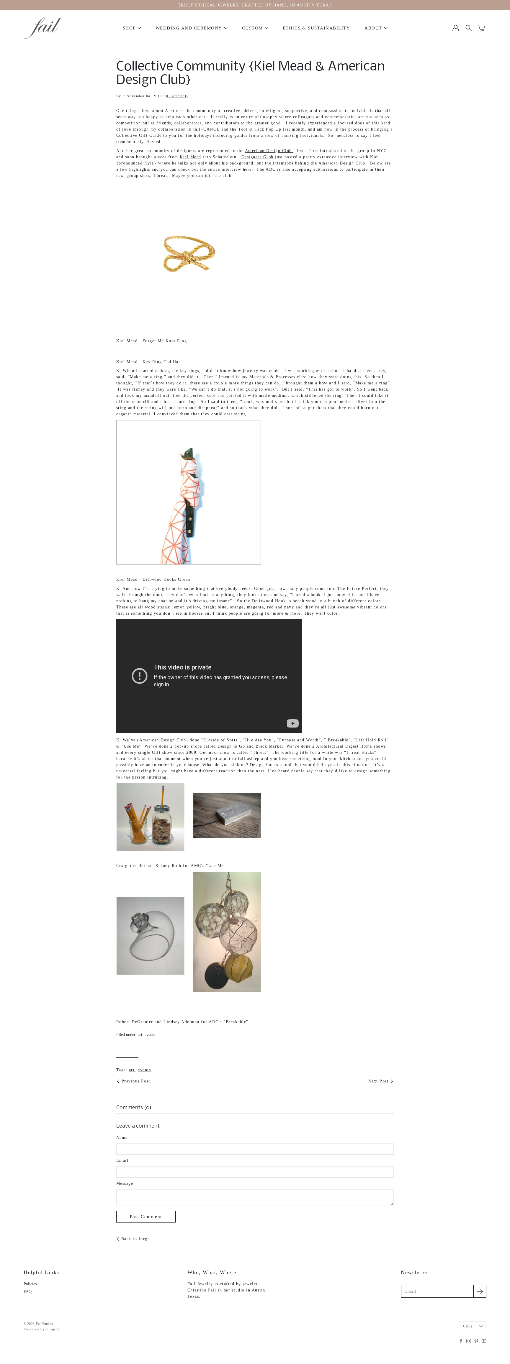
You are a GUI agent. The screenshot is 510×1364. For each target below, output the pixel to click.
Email (122, 1160)
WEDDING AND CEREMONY (189, 28)
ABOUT (373, 28)
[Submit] (479, 1291)
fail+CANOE (206, 129)
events (150, 1034)
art (140, 1034)
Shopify (53, 1329)
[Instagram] (468, 1341)
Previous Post (136, 1081)
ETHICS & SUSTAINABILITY (316, 28)
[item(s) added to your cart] (481, 28)
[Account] (455, 28)
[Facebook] (461, 1341)
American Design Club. (269, 151)
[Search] (468, 28)
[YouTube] (484, 1341)
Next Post (378, 1081)
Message (124, 1183)
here (247, 169)
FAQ (28, 1291)
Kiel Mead (190, 157)
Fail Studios (44, 1324)
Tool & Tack (251, 129)
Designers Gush (257, 157)
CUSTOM (252, 28)
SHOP (129, 28)
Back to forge (135, 1239)
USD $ (468, 1326)
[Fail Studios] (43, 28)
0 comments (177, 96)
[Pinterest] (476, 1341)
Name (122, 1137)
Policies (30, 1284)
